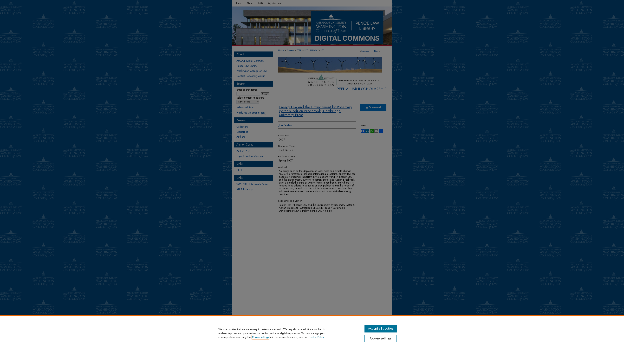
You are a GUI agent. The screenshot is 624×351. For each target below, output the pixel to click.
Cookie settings (260, 337)
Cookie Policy (316, 337)
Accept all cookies (380, 328)
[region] (312, 333)
